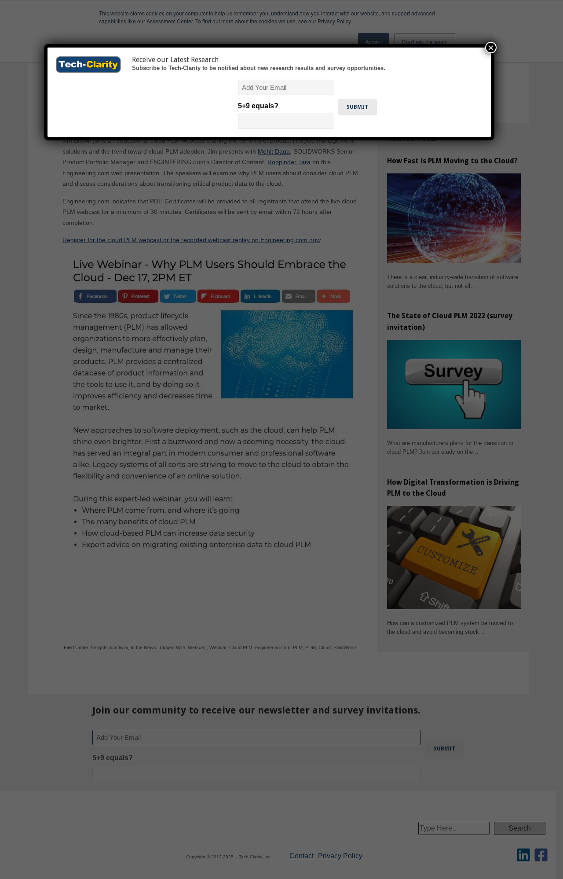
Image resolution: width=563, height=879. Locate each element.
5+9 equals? (258, 106)
